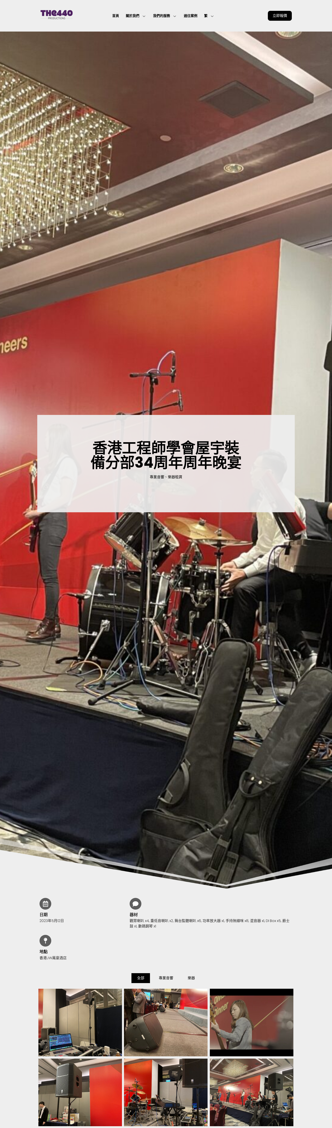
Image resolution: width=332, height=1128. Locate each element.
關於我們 (132, 15)
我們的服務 (161, 15)
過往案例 (190, 15)
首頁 (115, 15)
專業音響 (166, 978)
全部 (140, 978)
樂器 (191, 978)
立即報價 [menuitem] (280, 15)
